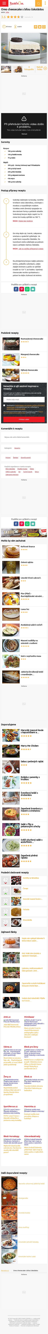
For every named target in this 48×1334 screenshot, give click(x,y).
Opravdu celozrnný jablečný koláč (31, 1184)
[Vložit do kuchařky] (35, 27)
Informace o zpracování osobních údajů (20, 1323)
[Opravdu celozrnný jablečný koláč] (9, 1183)
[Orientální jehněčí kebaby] (9, 1241)
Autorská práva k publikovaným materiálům (26, 1320)
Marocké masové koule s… (33, 899)
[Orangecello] (9, 1198)
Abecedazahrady (32, 1136)
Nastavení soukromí (13, 1324)
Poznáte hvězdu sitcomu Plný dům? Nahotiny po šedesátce (33, 1088)
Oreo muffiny (23, 1227)
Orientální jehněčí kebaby (28, 1242)
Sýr (19, 472)
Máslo (32, 469)
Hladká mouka (22, 469)
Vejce (37, 472)
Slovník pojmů (26, 457)
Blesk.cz (28, 1076)
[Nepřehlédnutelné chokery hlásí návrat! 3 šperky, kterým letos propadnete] (14, 1082)
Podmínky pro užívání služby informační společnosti (23, 1321)
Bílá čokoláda (10, 469)
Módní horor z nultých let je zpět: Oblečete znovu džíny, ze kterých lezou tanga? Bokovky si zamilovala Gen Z (33, 1064)
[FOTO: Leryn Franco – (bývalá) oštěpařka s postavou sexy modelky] (14, 1111)
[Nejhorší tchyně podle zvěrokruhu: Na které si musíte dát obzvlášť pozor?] (14, 1141)
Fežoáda (26, 909)
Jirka (7, 12)
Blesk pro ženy (31, 1047)
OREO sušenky (11, 472)
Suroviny (5, 142)
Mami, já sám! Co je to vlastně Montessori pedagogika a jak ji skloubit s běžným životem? (32, 1032)
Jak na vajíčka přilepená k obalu (31, 249)
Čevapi (25, 888)
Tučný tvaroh (27, 472)
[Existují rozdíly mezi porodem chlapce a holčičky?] (34, 1110)
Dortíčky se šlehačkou (31, 878)
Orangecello (23, 1198)
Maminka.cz (30, 1106)
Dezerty (17, 448)
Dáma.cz (8, 1047)
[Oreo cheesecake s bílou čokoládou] (24, 63)
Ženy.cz (7, 1076)
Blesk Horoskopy (11, 1136)
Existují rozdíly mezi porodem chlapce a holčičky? (31, 1116)
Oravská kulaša (24, 1213)
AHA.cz (7, 1017)
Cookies (35, 1323)
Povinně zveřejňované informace (30, 1325)
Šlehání (15, 457)
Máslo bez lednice (26, 221)
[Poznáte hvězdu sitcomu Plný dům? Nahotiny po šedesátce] (34, 1081)
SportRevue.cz (11, 1106)
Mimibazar (29, 1017)
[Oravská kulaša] (9, 1212)
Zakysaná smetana (12, 475)
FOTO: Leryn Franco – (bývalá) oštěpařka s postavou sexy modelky (12, 1118)
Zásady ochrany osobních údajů (17, 412)
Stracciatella (27, 920)
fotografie (29, 68)
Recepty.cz (5, 1270)
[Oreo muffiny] (9, 1227)
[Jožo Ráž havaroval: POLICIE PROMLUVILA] (14, 1020)
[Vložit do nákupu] (39, 27)
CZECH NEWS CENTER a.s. (25, 1318)
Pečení (8, 457)
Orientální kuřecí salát (27, 1257)
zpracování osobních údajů (16, 409)
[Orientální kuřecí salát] (9, 1256)
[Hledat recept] (38, 3)
